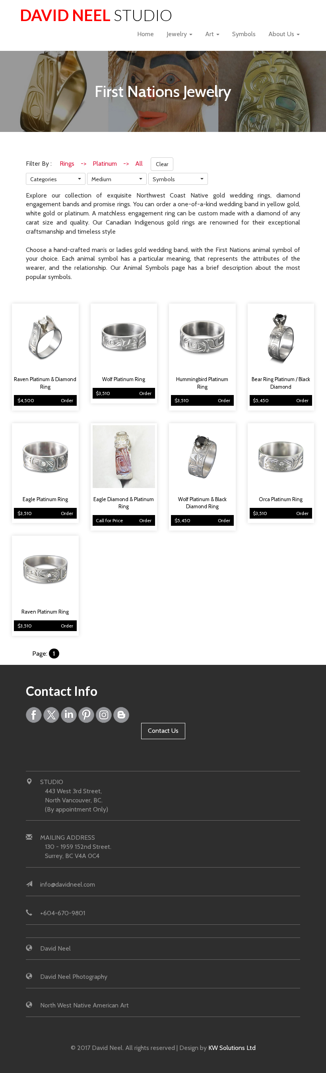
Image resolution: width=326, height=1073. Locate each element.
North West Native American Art (84, 1005)
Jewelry (177, 34)
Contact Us (163, 730)
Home (145, 34)
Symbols (244, 34)
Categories (43, 179)
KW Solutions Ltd (232, 1048)
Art (210, 34)
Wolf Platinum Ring (123, 379)
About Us (282, 34)
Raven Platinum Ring (45, 612)
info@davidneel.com (67, 884)
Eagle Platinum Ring (45, 499)
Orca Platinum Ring (281, 499)
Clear (162, 164)
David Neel (96, 15)
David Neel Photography (73, 976)
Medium (101, 179)
